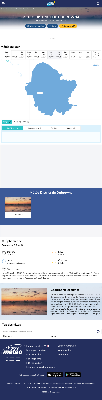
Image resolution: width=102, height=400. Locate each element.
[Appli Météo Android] (73, 375)
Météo (2, 9)
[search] (98, 4)
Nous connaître (33, 354)
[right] (98, 54)
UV (24, 122)
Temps (5, 122)
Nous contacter (33, 362)
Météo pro (62, 354)
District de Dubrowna (33, 9)
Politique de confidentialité (84, 383)
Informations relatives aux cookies (59, 383)
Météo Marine (64, 350)
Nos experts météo (36, 350)
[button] (37, 93)
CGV (30, 383)
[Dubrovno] (37, 93)
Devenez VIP (69, 26)
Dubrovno (7, 336)
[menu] (4, 4)
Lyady (53, 336)
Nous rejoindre (33, 358)
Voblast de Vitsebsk (19, 9)
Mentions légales (13, 383)
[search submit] (98, 332)
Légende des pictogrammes (40, 367)
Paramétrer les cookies (37, 388)
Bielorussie (9, 9)
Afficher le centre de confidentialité (62, 388)
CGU (24, 383)
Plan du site (39, 383)
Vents (16, 122)
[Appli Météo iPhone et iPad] (55, 375)
